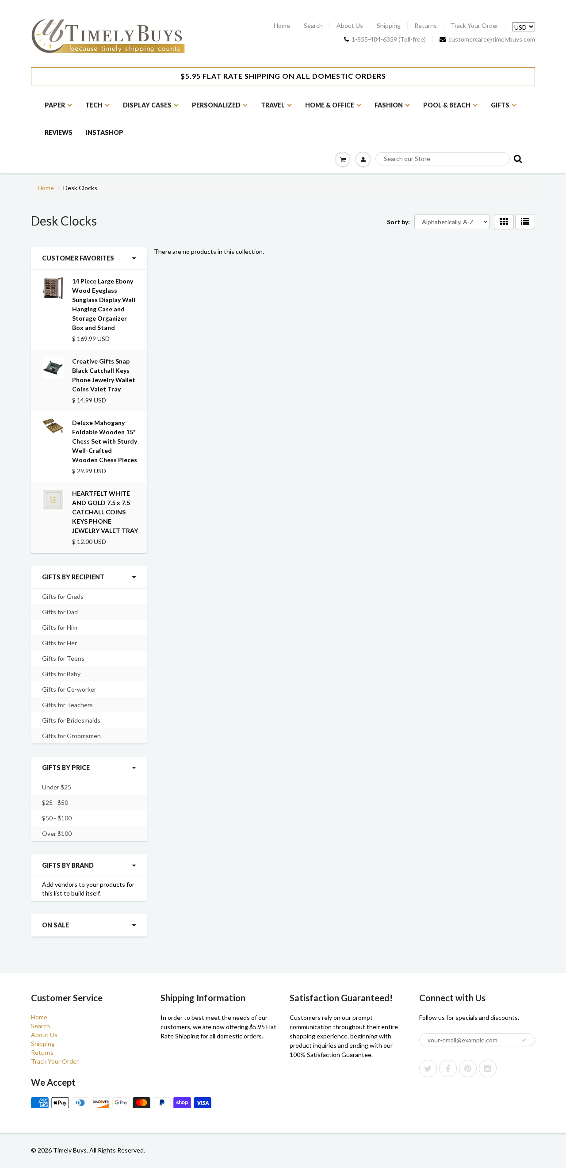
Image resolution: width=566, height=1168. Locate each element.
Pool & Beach (446, 105)
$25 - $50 (55, 802)
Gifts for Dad (60, 612)
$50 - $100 (57, 818)
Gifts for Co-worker (69, 689)
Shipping (389, 25)
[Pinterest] (468, 1068)
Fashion (389, 105)
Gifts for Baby (61, 674)
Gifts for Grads (63, 596)
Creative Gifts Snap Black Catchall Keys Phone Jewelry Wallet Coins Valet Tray (103, 375)
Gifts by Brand (68, 865)
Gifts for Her (59, 643)
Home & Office (329, 105)
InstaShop (104, 132)
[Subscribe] (524, 1040)
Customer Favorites (78, 258)
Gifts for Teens (63, 658)
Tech (94, 105)
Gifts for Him (59, 627)
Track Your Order (474, 25)
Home (282, 25)
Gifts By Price (66, 767)
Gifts (500, 105)
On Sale (55, 925)
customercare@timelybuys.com (491, 39)
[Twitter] (428, 1068)
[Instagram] (488, 1068)
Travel (273, 105)
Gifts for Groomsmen (71, 735)
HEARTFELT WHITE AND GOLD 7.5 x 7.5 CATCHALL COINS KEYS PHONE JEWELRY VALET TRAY (105, 512)
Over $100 (57, 833)
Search (313, 25)
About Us (350, 25)
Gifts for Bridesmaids (71, 720)
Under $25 (56, 787)
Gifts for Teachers (67, 704)
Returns (425, 25)
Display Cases (147, 105)
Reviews (59, 132)
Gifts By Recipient (73, 577)
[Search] (517, 158)
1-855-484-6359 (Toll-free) (389, 39)
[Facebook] (448, 1068)
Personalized (216, 105)
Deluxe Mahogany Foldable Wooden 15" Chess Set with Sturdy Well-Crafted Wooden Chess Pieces (104, 441)
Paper (55, 105)
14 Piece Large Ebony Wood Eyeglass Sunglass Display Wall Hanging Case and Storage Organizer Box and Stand (103, 304)
